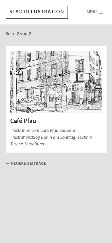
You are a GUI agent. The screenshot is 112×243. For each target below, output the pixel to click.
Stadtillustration (36, 12)
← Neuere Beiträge (26, 164)
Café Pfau (23, 121)
